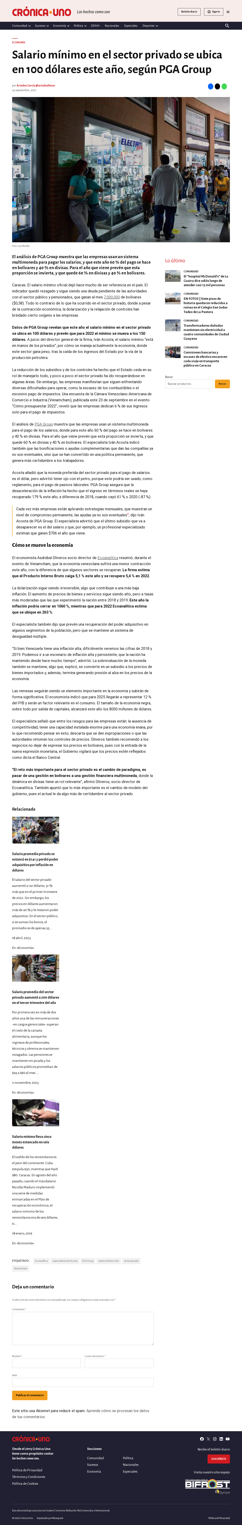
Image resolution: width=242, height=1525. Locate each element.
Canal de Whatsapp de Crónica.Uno (121, 800)
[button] (121, 762)
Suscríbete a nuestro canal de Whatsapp (121, 767)
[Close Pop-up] (191, 704)
